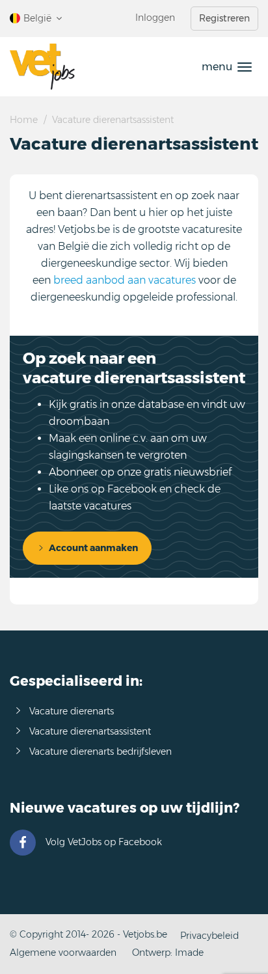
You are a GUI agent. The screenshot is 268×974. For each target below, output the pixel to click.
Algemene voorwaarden (63, 952)
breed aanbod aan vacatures (124, 280)
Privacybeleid (209, 935)
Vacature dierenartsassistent (90, 731)
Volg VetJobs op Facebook (104, 842)
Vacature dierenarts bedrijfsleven (100, 751)
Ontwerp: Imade (168, 952)
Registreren (224, 18)
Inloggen (155, 17)
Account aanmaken (93, 548)
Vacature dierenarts (71, 711)
